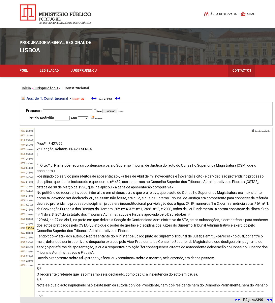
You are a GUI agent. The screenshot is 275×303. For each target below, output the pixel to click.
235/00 (30, 228)
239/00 (29, 214)
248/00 (29, 172)
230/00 (29, 251)
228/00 (29, 261)
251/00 (29, 163)
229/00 (29, 256)
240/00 (29, 210)
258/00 (29, 131)
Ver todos (99, 119)
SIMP (251, 14)
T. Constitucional (75, 88)
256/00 (29, 140)
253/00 (29, 154)
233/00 (29, 237)
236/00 (29, 224)
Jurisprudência (84, 70)
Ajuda (120, 111)
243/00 (29, 196)
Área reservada (223, 14)
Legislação (49, 70)
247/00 (29, 177)
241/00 (29, 205)
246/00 (29, 182)
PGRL (24, 70)
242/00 (29, 200)
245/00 (29, 186)
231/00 (29, 247)
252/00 (29, 159)
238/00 (29, 219)
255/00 (29, 145)
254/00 (29, 149)
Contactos (241, 70)
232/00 (29, 242)
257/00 (29, 135)
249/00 (29, 168)
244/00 (29, 191)
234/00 (29, 233)
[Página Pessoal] (55, 14)
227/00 (29, 265)
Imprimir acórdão (262, 131)
